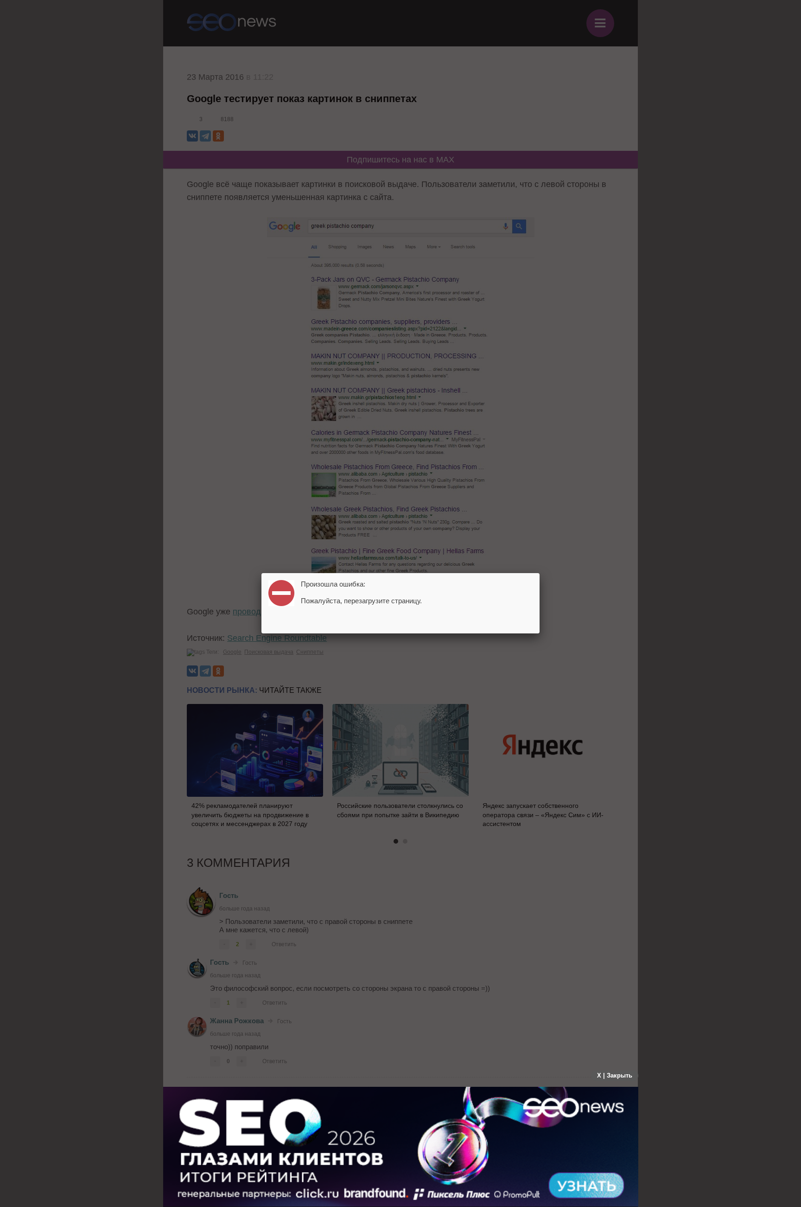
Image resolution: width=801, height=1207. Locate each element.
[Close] (539, 573)
